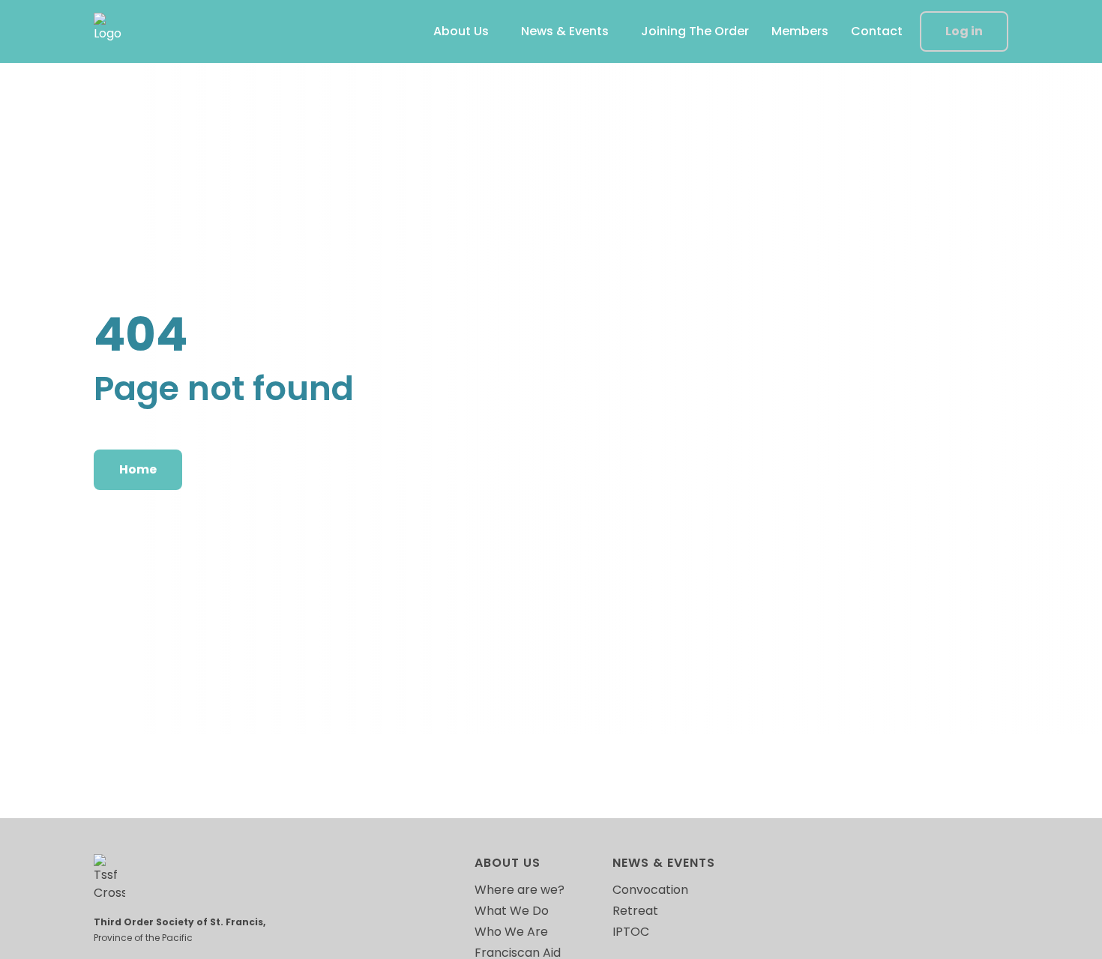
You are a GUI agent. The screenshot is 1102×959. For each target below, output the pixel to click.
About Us (461, 31)
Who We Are (511, 931)
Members (799, 31)
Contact (877, 31)
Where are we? (519, 889)
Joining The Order (695, 31)
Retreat (635, 910)
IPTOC (630, 931)
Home (138, 469)
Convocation (650, 889)
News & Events (565, 31)
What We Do (512, 910)
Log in (964, 31)
